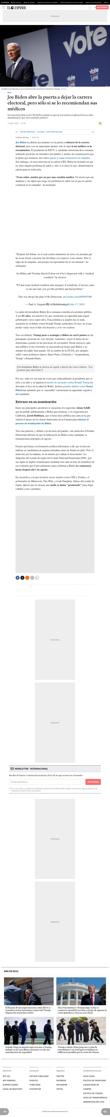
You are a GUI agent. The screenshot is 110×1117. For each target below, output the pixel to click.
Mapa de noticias (29, 2)
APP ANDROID (9, 1080)
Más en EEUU (11, 971)
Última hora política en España (48, 2)
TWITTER (60, 1076)
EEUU (9, 92)
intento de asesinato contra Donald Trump (68, 382)
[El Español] (47, 7)
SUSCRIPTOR (35, 1089)
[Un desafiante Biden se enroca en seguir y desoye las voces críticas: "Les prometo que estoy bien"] (54, 368)
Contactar (34, 1070)
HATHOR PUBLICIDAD (39, 1076)
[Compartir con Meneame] (27, 578)
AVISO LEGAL (89, 1076)
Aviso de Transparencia (95, 1097)
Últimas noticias (16, 2)
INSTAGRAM (61, 1084)
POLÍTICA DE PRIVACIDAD (94, 1080)
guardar (100, 123)
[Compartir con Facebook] (18, 578)
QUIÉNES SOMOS (10, 1084)
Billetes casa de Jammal (93, 2)
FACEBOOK (61, 1080)
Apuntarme (93, 782)
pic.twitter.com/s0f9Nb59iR (77, 296)
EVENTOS (34, 1080)
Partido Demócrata (27, 132)
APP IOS (6, 1076)
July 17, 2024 (77, 304)
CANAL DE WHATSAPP (12, 1089)
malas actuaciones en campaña (74, 157)
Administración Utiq (93, 1102)
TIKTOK (59, 1089)
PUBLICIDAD (35, 1084)
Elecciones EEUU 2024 (54, 132)
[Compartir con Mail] (32, 578)
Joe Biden (40, 132)
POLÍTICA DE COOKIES (93, 1093)
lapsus (53, 157)
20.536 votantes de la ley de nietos (71, 2)
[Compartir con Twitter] (22, 578)
